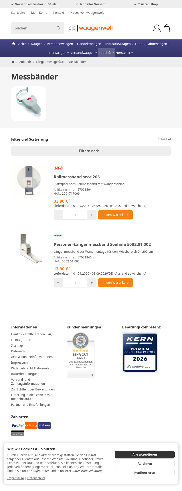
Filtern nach (89, 151)
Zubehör (105, 52)
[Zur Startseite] (91, 28)
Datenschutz (36, 478)
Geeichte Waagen (29, 44)
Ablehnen (145, 463)
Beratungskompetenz (141, 327)
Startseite (18, 12)
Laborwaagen (156, 44)
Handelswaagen (89, 44)
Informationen (24, 327)
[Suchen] (58, 28)
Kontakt (58, 12)
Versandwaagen (82, 52)
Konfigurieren (144, 472)
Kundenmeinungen (84, 327)
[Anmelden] (157, 28)
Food (138, 44)
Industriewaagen (118, 44)
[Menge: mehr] (91, 215)
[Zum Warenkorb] (167, 28)
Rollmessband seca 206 (77, 177)
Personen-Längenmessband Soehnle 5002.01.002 (102, 244)
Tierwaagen (57, 52)
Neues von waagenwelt (87, 12)
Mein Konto (39, 12)
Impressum (15, 478)
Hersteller (123, 52)
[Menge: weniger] (58, 215)
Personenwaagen (60, 44)
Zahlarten (19, 417)
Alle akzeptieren (145, 454)
